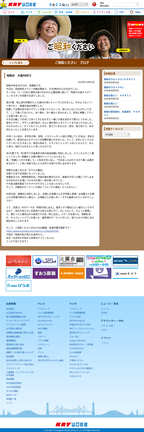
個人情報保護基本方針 (16, 316)
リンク (9, 402)
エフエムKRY (75, 316)
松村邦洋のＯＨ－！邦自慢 (81, 344)
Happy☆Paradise (77, 340)
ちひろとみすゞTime (78, 364)
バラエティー (44, 344)
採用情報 (10, 378)
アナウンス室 (107, 325)
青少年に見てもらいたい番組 (50, 360)
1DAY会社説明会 (13, 386)
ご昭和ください (76, 360)
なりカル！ (74, 356)
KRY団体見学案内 (14, 382)
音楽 (40, 348)
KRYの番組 (42, 328)
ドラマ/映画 (43, 340)
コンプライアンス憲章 (16, 324)
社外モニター (12, 394)
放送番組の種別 (13, 336)
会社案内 (10, 308)
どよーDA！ (74, 336)
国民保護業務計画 (14, 348)
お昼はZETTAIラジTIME (80, 324)
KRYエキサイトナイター (80, 372)
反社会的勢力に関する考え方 (19, 360)
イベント (105, 342)
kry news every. (45, 320)
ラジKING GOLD (76, 348)
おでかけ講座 (12, 390)
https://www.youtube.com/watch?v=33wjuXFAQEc (32, 231)
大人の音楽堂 (75, 352)
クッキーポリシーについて (18, 320)
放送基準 (10, 356)
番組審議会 (11, 340)
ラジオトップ (75, 308)
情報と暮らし (44, 356)
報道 (40, 332)
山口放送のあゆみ (14, 312)
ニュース (105, 308)
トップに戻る (16, 62)
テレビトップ (44, 308)
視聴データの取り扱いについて (20, 352)
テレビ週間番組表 (46, 312)
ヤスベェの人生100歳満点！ (81, 368)
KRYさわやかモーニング (48, 316)
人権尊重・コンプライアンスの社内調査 (20, 373)
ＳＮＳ (104, 329)
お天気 (104, 312)
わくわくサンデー (46, 324)
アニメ (41, 352)
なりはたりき (75, 376)
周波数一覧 (11, 398)
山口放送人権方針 (14, 328)
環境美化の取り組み (15, 344)
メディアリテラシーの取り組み (20, 364)
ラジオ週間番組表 (77, 312)
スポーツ (42, 336)
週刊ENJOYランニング (79, 332)
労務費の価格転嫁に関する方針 (20, 332)
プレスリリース (13, 368)
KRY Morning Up (77, 320)
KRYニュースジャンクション (81, 328)
